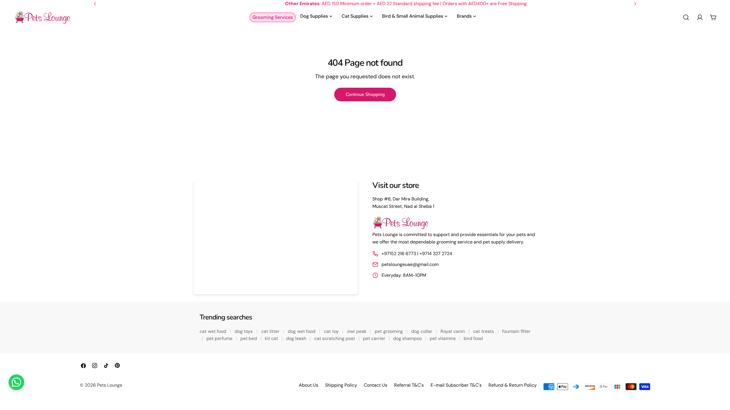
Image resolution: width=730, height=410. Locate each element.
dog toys (244, 331)
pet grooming (389, 331)
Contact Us (375, 385)
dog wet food (302, 331)
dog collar (422, 331)
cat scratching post (335, 338)
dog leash (296, 338)
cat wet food (214, 331)
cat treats (484, 331)
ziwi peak (357, 331)
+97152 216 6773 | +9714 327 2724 (417, 254)
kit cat (272, 338)
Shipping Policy (341, 385)
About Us (308, 385)
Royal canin (453, 331)
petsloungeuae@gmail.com (410, 264)
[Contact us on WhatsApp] (16, 382)
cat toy (332, 331)
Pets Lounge (109, 385)
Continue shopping (365, 94)
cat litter (271, 331)
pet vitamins (443, 338)
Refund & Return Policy (512, 385)
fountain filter (516, 331)
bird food (473, 338)
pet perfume (220, 338)
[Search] (686, 17)
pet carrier (374, 338)
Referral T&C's (409, 385)
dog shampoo (408, 338)
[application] (276, 237)
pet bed (249, 338)
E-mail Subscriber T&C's (456, 385)
